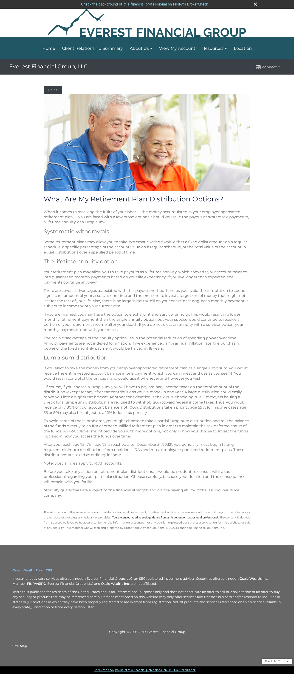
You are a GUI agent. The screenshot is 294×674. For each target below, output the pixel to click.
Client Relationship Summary (92, 48)
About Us (139, 48)
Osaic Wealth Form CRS (32, 570)
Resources (212, 48)
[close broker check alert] (255, 4)
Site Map (19, 646)
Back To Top (275, 661)
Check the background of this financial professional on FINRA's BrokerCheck (144, 4)
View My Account (177, 48)
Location (243, 48)
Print (52, 90)
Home (48, 48)
